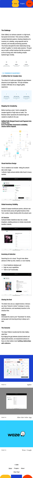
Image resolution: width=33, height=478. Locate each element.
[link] (15, 3)
